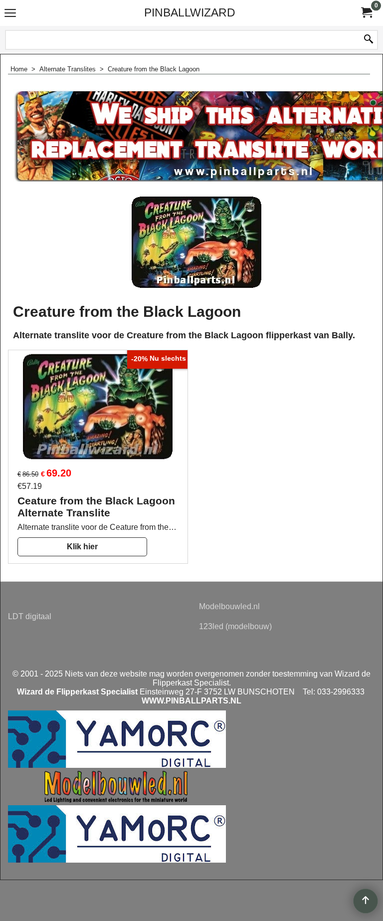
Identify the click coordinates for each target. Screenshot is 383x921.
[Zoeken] (368, 39)
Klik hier (82, 546)
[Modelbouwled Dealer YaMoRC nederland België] (118, 800)
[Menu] (10, 13)
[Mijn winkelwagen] (366, 12)
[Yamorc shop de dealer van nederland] (117, 765)
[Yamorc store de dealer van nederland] (117, 860)
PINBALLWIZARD (189, 12)
